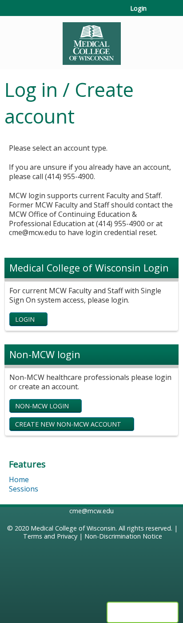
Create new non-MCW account (68, 424)
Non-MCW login (42, 406)
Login (138, 8)
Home (19, 479)
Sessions (23, 489)
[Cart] (157, 13)
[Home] (91, 40)
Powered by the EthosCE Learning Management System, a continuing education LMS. (143, 612)
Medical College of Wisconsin (73, 528)
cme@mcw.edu (91, 511)
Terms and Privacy (50, 536)
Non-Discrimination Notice (123, 536)
